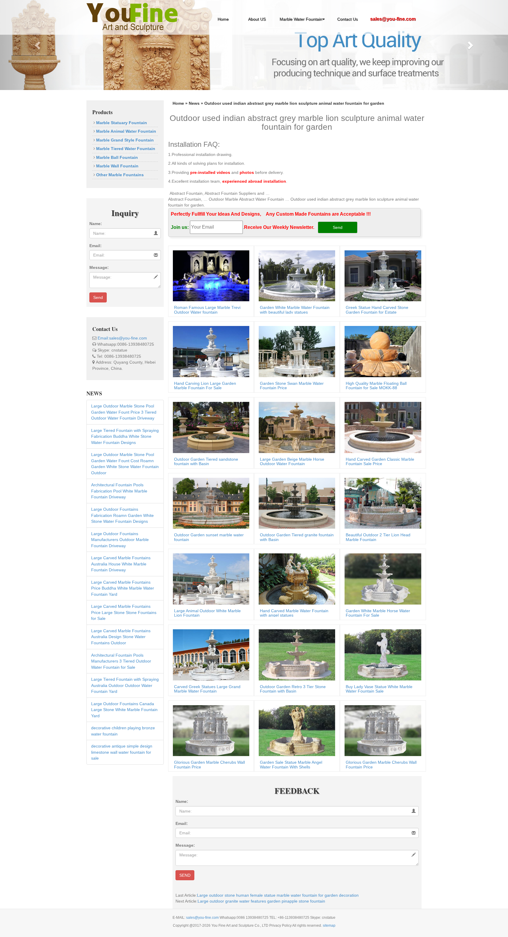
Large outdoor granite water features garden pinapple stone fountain (261, 901)
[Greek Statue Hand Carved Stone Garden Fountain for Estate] (381, 275)
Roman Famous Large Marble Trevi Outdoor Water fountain (207, 309)
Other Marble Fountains (119, 174)
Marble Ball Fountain (116, 157)
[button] (38, 45)
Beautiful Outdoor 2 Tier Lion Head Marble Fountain (378, 537)
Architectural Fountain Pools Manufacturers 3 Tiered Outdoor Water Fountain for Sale (121, 661)
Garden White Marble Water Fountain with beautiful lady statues (295, 309)
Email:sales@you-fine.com (122, 338)
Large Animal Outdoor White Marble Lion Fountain (207, 613)
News (194, 103)
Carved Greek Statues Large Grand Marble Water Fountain (207, 688)
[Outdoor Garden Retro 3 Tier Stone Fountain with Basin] (295, 654)
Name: (95, 223)
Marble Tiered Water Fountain (125, 148)
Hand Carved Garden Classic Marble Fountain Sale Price (380, 461)
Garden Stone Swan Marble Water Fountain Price (292, 385)
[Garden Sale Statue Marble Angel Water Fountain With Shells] (295, 730)
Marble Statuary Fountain (121, 122)
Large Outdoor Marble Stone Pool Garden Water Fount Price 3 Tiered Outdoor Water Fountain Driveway (123, 412)
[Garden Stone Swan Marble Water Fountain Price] (295, 351)
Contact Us (347, 19)
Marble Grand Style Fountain (124, 140)
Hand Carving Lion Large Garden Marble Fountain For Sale (205, 385)
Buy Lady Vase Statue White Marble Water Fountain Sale (379, 688)
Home (223, 19)
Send (98, 297)
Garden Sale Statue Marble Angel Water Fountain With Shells (291, 764)
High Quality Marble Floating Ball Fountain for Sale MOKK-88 (376, 385)
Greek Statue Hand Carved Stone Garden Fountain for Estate (377, 309)
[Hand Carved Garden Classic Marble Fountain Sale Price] (381, 427)
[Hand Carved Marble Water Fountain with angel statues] (295, 578)
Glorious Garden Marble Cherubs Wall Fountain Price (209, 764)
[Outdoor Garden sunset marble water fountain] (209, 502)
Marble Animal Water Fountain (125, 131)
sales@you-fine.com (203, 918)
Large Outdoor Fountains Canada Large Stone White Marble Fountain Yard (124, 709)
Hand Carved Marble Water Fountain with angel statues (294, 613)
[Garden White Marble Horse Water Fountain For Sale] (381, 578)
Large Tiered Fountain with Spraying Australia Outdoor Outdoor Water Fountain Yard (125, 685)
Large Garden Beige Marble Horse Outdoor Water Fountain (292, 461)
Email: (95, 245)
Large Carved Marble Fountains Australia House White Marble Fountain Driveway (121, 563)
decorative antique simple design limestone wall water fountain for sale (121, 752)
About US (257, 19)
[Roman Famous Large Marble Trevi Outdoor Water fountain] (209, 275)
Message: (99, 267)
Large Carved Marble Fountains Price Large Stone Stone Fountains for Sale (123, 612)
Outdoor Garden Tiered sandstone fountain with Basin (206, 461)
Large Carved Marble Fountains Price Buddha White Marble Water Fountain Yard (122, 588)
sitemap (329, 925)
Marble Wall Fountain (116, 166)
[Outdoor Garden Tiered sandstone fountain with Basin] (209, 427)
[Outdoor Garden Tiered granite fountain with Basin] (295, 502)
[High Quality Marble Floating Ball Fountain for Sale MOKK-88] (381, 351)
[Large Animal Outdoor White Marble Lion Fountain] (209, 578)
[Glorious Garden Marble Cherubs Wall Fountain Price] (209, 730)
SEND (184, 875)
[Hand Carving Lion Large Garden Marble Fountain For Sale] (209, 351)
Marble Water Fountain (301, 19)
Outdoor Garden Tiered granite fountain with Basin (297, 537)
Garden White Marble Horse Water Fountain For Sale (378, 613)
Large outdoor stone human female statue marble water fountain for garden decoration (278, 895)
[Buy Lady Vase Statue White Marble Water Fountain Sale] (381, 654)
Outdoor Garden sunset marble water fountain (209, 537)
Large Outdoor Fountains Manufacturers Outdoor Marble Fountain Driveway (120, 539)
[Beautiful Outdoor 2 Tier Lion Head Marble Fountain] (381, 502)
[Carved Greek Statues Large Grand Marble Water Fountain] (209, 654)
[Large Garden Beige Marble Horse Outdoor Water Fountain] (295, 427)
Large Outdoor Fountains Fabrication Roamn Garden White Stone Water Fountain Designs (122, 515)
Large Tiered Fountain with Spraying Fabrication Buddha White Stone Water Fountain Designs (125, 436)
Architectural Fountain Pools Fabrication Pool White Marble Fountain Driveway (119, 490)
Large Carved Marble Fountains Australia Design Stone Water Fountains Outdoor (121, 636)
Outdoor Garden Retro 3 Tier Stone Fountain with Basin (293, 688)
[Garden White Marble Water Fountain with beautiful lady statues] (295, 275)
